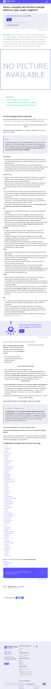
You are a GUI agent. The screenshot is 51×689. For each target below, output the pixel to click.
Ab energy (7, 448)
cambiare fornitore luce (26, 121)
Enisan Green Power (10, 498)
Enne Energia (8, 496)
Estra (14, 315)
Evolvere (7, 505)
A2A (6, 446)
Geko (6, 509)
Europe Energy (9, 502)
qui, (33, 390)
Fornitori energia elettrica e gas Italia (18, 100)
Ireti (6, 526)
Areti (6, 459)
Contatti (20, 651)
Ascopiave (7, 463)
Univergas (7, 546)
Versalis (7, 552)
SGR (6, 539)
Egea (6, 485)
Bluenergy (7, 474)
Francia (21, 662)
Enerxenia (7, 492)
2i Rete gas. (8, 555)
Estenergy (7, 500)
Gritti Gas (7, 518)
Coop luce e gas (9, 479)
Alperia (7, 455)
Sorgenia (7, 541)
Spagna (21, 663)
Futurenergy (8, 507)
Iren (6, 524)
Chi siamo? (21, 648)
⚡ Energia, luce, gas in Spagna (25, 673)
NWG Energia (8, 533)
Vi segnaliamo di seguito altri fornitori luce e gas (21, 105)
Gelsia (6, 511)
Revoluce (7, 537)
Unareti (7, 544)
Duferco (7, 483)
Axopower (7, 470)
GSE (6, 561)
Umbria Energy (9, 542)
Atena (6, 465)
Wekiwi (7, 554)
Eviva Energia (8, 503)
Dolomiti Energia (9, 481)
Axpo (6, 472)
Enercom (7, 487)
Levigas (7, 529)
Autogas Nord (8, 468)
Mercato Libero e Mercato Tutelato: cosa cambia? (21, 102)
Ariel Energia (8, 461)
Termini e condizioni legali (24, 655)
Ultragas (7, 548)
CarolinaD (20, 586)
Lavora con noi (22, 656)
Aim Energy (8, 453)
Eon (6, 300)
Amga (6, 457)
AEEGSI (6, 565)
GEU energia (8, 513)
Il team (20, 649)
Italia (21, 660)
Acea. (18, 315)
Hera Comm (8, 520)
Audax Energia (9, 466)
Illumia (10, 315)
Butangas (7, 478)
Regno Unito (22, 664)
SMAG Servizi (8, 563)
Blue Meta (7, 476)
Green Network (9, 515)
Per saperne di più (30, 684)
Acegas (6, 450)
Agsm (6, 452)
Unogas (7, 550)
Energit (7, 490)
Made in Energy (9, 531)
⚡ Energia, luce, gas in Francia (25, 671)
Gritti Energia (8, 516)
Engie (6, 494)
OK (44, 683)
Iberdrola (7, 522)
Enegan (7, 489)
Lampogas (7, 528)
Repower (7, 535)
